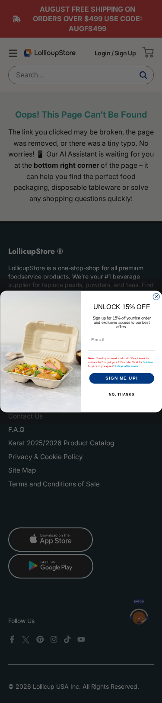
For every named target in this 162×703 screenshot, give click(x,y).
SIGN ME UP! (121, 378)
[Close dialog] (156, 297)
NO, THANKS (121, 394)
